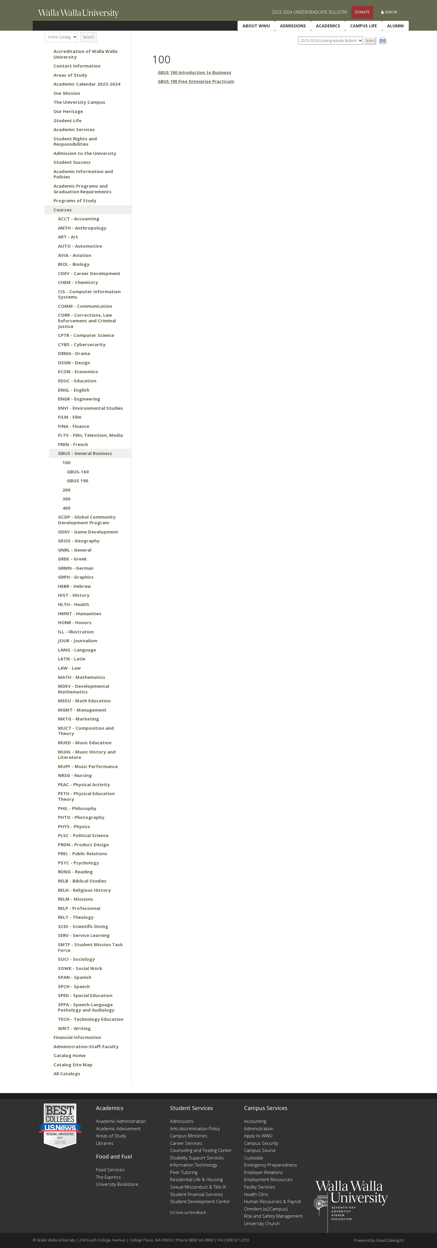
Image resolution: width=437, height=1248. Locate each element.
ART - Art (68, 237)
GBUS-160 (78, 472)
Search (88, 37)
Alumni (395, 26)
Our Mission (67, 93)
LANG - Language (77, 650)
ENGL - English (73, 390)
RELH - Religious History (84, 890)
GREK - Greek (72, 559)
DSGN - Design (74, 362)
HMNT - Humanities (79, 613)
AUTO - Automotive (80, 246)
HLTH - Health (73, 604)
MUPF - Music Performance (88, 766)
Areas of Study (70, 75)
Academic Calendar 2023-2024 (87, 84)
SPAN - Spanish (74, 977)
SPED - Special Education (85, 995)
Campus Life (363, 26)
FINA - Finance (73, 426)
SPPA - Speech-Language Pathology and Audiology (86, 1007)
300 (66, 499)
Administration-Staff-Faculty (86, 1046)
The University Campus (79, 102)
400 (66, 508)
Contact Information (77, 66)
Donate (362, 12)
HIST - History (73, 595)
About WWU (256, 26)
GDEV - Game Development (88, 532)
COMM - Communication (85, 306)
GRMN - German (75, 568)
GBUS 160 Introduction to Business (194, 72)
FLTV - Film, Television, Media (90, 435)
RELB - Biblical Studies (82, 881)
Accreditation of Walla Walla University (85, 54)
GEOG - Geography (79, 541)
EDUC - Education (77, 381)
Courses (63, 210)
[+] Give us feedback (188, 1212)
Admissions (293, 26)
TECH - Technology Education (90, 1019)
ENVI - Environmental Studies (90, 408)
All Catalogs (67, 1073)
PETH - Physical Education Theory (86, 796)
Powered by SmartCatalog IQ (379, 1240)
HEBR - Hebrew (74, 586)
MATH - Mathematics (81, 677)
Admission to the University (85, 153)
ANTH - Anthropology (82, 228)
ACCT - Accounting (78, 219)
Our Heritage (68, 111)
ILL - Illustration (76, 632)
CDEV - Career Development (89, 273)
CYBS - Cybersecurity (82, 344)
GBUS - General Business (85, 453)
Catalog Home (70, 1055)
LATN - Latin (71, 659)
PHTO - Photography (81, 817)
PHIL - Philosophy (77, 808)
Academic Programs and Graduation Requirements (82, 188)
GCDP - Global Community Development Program (87, 519)
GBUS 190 (77, 480)
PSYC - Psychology (78, 863)
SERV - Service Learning (84, 935)
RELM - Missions (75, 899)
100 (66, 462)
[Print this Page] (383, 41)
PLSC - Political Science (83, 835)
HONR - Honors (75, 622)
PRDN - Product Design (83, 844)
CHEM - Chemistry (78, 282)
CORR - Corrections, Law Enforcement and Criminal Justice (87, 320)
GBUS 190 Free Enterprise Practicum (196, 81)
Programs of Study (75, 200)
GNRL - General (74, 550)
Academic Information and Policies (83, 174)
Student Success (72, 162)
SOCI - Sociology (76, 959)
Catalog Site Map (73, 1065)
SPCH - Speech (74, 986)
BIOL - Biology (73, 264)
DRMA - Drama (74, 353)
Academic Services (74, 129)
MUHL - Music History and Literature (87, 754)
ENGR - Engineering (79, 399)
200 (66, 490)
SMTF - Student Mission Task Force (90, 947)
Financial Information (77, 1037)
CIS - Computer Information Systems (89, 294)
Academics (328, 26)
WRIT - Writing (74, 1028)
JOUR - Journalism (77, 640)
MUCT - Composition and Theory (86, 731)
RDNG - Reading (75, 872)
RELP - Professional (79, 908)
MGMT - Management (82, 710)
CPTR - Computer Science (86, 335)
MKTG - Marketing (78, 719)
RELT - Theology (76, 917)
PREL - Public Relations (82, 853)
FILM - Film (69, 417)
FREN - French (73, 444)
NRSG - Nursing (75, 775)
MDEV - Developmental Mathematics (83, 689)
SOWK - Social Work (80, 968)
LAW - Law (69, 668)
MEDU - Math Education (84, 701)
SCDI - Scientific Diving (83, 926)
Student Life (67, 120)
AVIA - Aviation (74, 255)
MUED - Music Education (84, 742)
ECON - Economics (78, 371)
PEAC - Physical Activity (84, 784)
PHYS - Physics (74, 826)
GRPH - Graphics (76, 577)
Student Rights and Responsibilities (75, 141)
